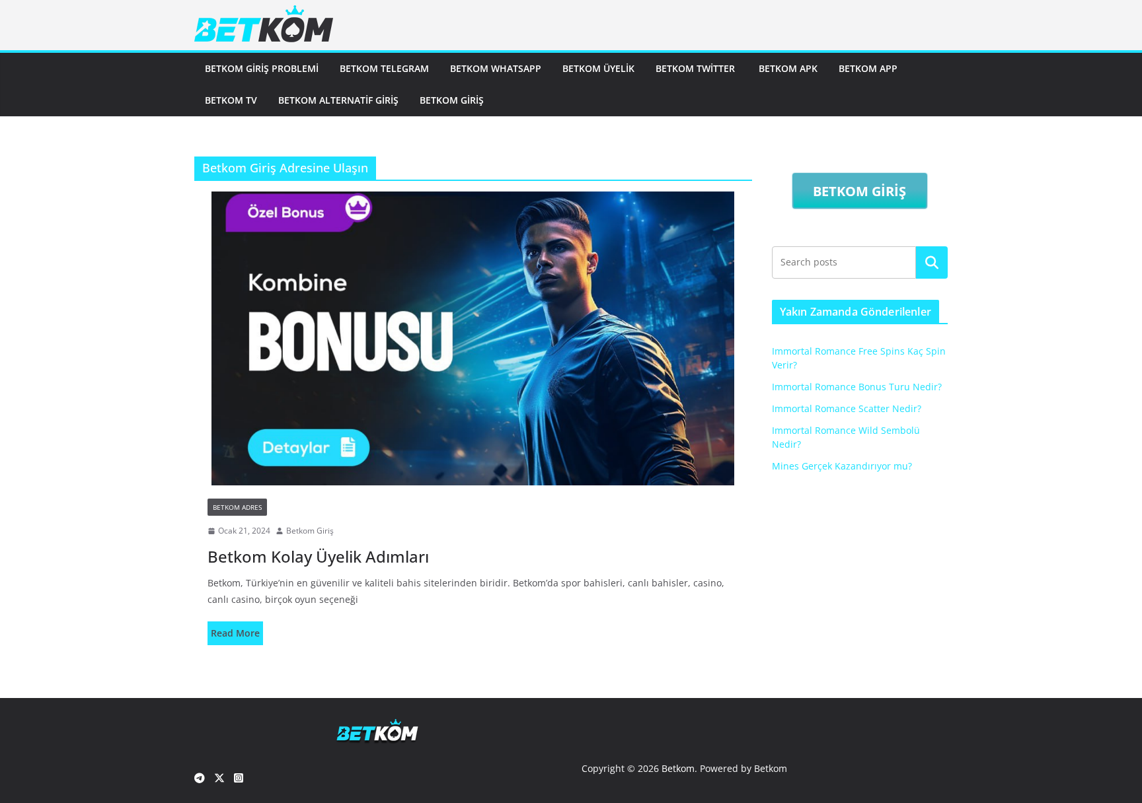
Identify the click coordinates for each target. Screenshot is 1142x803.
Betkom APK (788, 68)
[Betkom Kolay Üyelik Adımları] (473, 338)
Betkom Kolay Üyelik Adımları (318, 556)
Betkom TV (231, 100)
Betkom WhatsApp (495, 68)
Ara (932, 262)
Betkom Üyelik (598, 68)
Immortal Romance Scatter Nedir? (846, 408)
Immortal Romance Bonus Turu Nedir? (857, 386)
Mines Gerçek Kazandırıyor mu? (842, 466)
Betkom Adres (237, 507)
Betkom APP (868, 68)
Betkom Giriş (452, 100)
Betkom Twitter (697, 68)
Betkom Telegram (384, 68)
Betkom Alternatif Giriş (338, 100)
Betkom (678, 768)
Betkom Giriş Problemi (262, 68)
